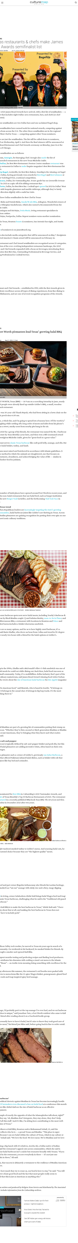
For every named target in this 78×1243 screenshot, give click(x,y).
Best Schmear (56, 175)
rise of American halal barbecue (31, 680)
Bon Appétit (53, 680)
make (24, 166)
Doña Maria (25, 210)
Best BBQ (17, 794)
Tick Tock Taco (51, 498)
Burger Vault (12, 498)
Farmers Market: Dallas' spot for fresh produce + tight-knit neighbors (36, 1202)
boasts (19, 221)
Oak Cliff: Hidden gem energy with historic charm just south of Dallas (37, 1220)
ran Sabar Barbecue (51, 755)
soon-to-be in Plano (53, 618)
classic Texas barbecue (20, 443)
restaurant (55, 163)
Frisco (55, 621)
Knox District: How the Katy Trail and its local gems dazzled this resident (36, 1211)
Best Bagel (41, 175)
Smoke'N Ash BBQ (29, 202)
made (43, 157)
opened (42, 186)
